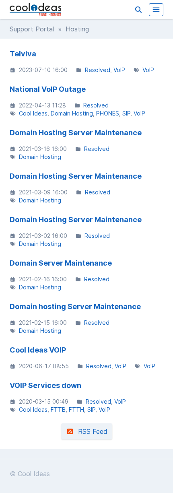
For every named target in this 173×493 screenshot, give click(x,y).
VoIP (119, 69)
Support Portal (32, 29)
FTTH (76, 409)
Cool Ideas (33, 113)
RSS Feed (90, 431)
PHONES (107, 113)
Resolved (97, 69)
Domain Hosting (72, 113)
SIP (126, 113)
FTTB (58, 409)
